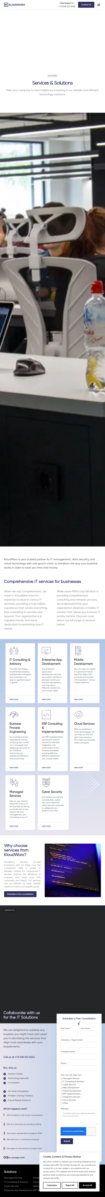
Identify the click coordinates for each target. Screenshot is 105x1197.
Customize (52, 1185)
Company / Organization (72, 1040)
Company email (68, 1052)
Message (64, 1109)
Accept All (87, 1185)
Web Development (71, 1088)
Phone (63, 1063)
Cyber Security (69, 1085)
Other (65, 1103)
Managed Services (71, 1078)
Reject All (70, 1185)
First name (65, 1028)
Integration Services (71, 1097)
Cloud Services (69, 1100)
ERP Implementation (72, 1094)
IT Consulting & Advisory (73, 1082)
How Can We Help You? (71, 1075)
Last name (85, 1028)
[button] (98, 4)
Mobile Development (72, 1091)
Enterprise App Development (18, 1190)
